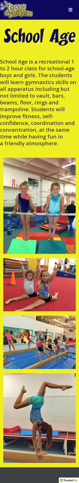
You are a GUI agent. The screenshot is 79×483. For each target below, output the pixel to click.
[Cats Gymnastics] (16, 10)
